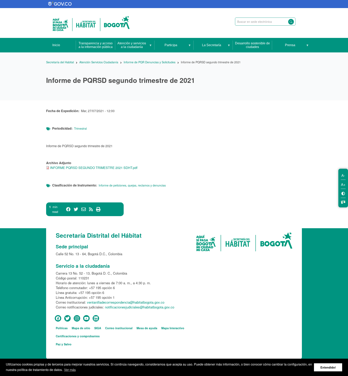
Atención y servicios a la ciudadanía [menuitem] (130, 47)
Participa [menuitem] (165, 47)
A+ (343, 184)
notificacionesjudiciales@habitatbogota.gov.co (139, 306)
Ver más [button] (70, 369)
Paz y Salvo (63, 344)
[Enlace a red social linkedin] (96, 318)
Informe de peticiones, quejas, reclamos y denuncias (132, 185)
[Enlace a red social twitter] (67, 318)
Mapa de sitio (81, 328)
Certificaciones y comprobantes (78, 336)
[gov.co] (60, 4)
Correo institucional (119, 328)
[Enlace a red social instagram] (77, 318)
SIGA (97, 328)
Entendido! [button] (328, 367)
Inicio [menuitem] (56, 45)
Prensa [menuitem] (283, 47)
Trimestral (80, 128)
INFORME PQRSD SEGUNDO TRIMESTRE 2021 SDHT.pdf (93, 167)
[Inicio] (91, 23)
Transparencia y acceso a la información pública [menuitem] (96, 45)
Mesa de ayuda (147, 328)
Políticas (62, 328)
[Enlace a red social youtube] (86, 318)
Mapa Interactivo (172, 328)
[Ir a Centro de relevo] (343, 201)
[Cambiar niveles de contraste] (343, 193)
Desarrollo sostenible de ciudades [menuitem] (252, 45)
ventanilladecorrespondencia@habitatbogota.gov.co (125, 302)
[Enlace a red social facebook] (58, 318)
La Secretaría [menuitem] (207, 47)
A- (343, 175)
